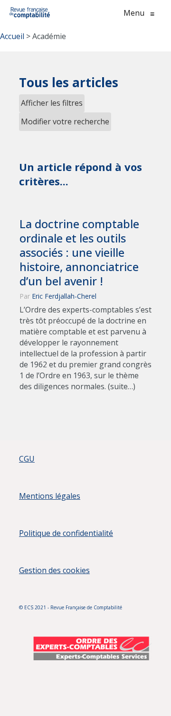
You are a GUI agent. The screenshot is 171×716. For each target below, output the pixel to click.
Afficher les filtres (52, 103)
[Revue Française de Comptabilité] (30, 13)
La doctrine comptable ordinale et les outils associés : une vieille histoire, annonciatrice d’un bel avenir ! (79, 252)
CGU (27, 459)
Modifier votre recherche (65, 121)
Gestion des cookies (54, 570)
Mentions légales (49, 496)
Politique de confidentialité (66, 533)
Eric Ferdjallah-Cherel (64, 296)
